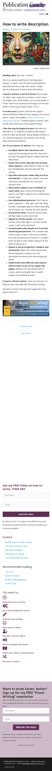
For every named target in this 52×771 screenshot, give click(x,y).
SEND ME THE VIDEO (26, 727)
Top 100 (9, 571)
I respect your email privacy (26, 745)
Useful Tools (10, 583)
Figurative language (14, 549)
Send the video (26, 514)
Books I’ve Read (12, 575)
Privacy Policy (9, 767)
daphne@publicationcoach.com (33, 763)
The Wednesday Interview (16, 557)
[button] (42, 14)
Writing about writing (14, 554)
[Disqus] (26, 369)
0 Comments (24, 29)
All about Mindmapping (15, 579)
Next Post (26, 333)
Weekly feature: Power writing (18, 542)
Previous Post (26, 326)
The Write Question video (16, 546)
